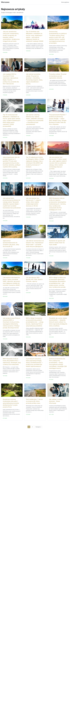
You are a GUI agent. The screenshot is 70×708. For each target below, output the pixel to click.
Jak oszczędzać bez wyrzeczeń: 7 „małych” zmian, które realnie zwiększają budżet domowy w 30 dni (33, 202)
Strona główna (65, 2)
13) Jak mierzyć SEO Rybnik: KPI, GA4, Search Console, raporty (34, 279)
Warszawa (5, 2)
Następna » (38, 427)
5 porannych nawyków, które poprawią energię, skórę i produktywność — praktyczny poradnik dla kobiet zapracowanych (34, 362)
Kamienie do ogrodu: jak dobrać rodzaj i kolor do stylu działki (57, 242)
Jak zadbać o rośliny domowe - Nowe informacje (55, 401)
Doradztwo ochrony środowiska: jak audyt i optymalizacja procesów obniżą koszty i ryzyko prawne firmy (11, 403)
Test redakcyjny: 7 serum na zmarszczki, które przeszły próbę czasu (34, 401)
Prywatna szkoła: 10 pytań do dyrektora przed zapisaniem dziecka (57, 76)
